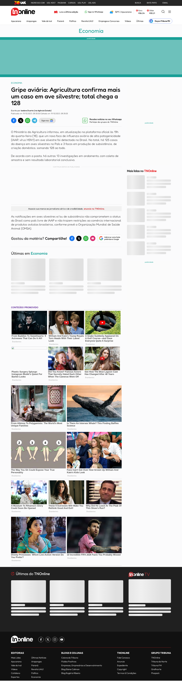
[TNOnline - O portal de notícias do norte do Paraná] (23, 12)
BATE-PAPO (152, 3)
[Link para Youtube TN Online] (61, 639)
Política (72, 21)
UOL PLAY (82, 3)
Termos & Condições (126, 673)
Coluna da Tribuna (69, 657)
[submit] (163, 11)
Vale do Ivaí (47, 21)
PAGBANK (62, 3)
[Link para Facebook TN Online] (41, 639)
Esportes (15, 677)
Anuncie (121, 661)
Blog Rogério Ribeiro (70, 673)
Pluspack (155, 673)
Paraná (60, 21)
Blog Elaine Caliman (70, 669)
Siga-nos (45, 120)
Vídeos (128, 21)
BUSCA (138, 3)
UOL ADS (92, 3)
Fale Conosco (123, 657)
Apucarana (16, 21)
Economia (91, 30)
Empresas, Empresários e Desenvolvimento (81, 665)
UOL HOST (51, 3)
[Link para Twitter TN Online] (47, 639)
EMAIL (165, 3)
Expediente (122, 665)
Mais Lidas (16, 657)
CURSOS (72, 3)
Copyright (122, 669)
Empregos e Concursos (109, 21)
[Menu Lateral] (169, 12)
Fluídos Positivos (68, 661)
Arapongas (31, 21)
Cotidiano (15, 673)
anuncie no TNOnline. (94, 208)
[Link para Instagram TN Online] (54, 639)
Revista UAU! (87, 21)
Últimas (139, 21)
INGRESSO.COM (38, 3)
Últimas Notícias (38, 657)
